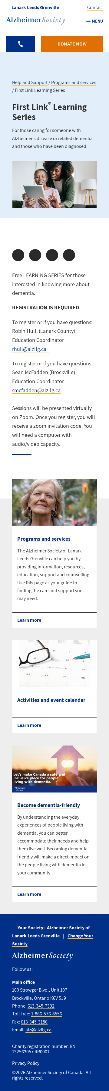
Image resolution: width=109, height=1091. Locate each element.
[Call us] (20, 44)
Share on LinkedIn (52, 255)
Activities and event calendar (51, 699)
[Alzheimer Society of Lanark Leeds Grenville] (35, 21)
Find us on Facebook (39, 968)
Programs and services (73, 82)
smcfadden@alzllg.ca (36, 390)
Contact (95, 7)
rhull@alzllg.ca (29, 348)
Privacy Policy (25, 1063)
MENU (97, 21)
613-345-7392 (41, 1006)
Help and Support (30, 82)
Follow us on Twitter (50, 968)
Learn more (29, 620)
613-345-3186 (34, 1022)
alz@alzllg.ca (38, 1030)
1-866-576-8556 (46, 1014)
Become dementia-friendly (48, 805)
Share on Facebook (18, 255)
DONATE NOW (72, 44)
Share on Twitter (35, 255)
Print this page (69, 255)
